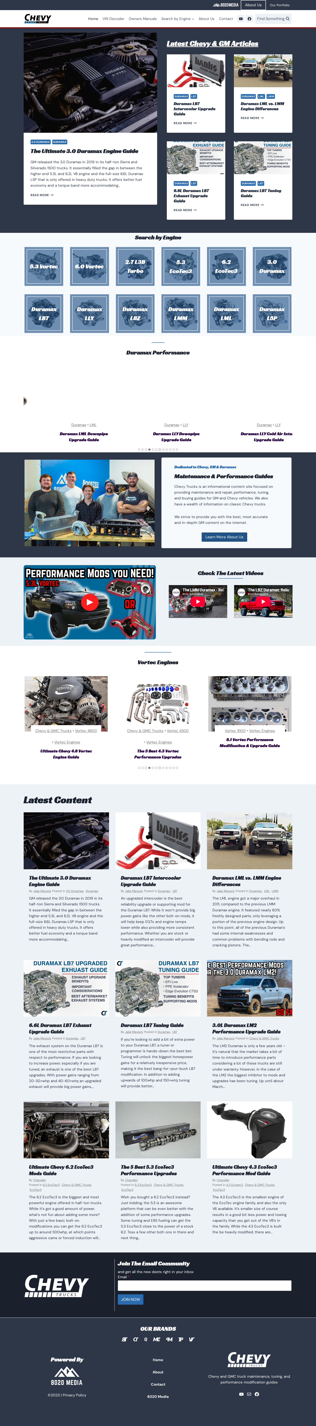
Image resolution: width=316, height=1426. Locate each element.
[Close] (229, 665)
